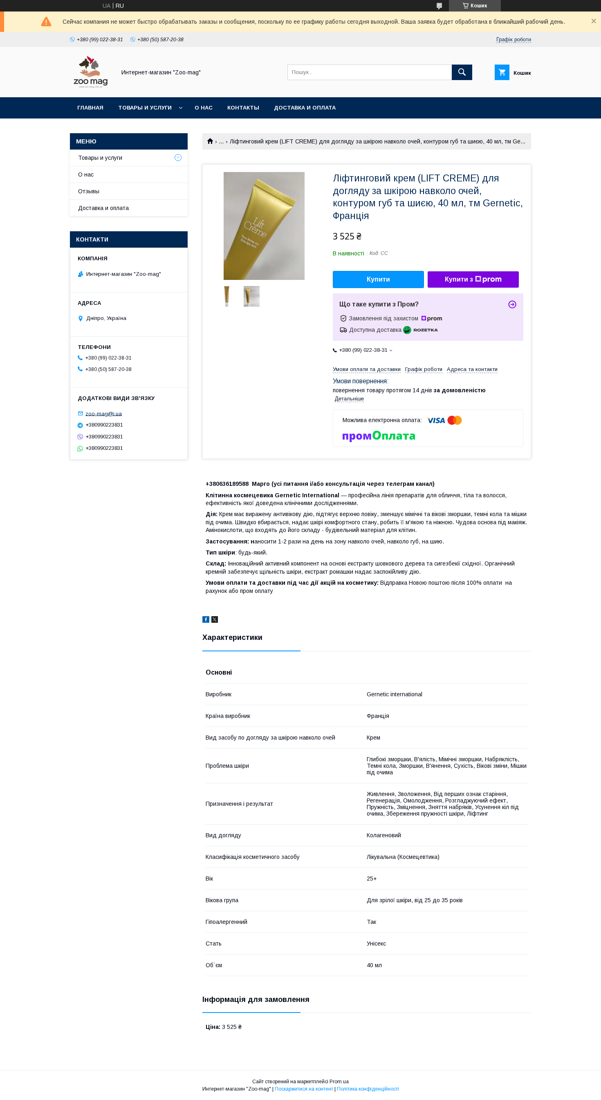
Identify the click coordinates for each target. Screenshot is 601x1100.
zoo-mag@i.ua (103, 413)
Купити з (459, 279)
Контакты (243, 108)
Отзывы (88, 191)
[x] (214, 620)
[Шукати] (462, 72)
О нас (204, 108)
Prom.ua (339, 1081)
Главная (90, 108)
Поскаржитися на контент (304, 1089)
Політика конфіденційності (368, 1089)
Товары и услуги (145, 108)
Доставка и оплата (305, 108)
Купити (378, 279)
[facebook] (205, 620)
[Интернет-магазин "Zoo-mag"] (91, 86)
